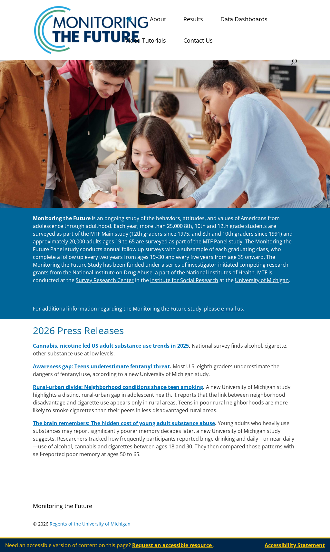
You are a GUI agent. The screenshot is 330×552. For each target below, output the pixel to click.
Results (193, 20)
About (158, 20)
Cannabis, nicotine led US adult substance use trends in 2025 (111, 345)
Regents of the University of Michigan (90, 524)
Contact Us (198, 41)
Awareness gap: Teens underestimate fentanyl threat (101, 366)
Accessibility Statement (295, 545)
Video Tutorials (145, 41)
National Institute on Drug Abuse (112, 272)
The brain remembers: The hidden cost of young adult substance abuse (124, 423)
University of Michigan (262, 280)
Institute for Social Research (184, 280)
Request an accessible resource (172, 545)
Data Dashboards (243, 20)
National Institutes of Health (220, 272)
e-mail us (232, 308)
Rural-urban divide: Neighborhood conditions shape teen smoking (118, 387)
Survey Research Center (105, 280)
